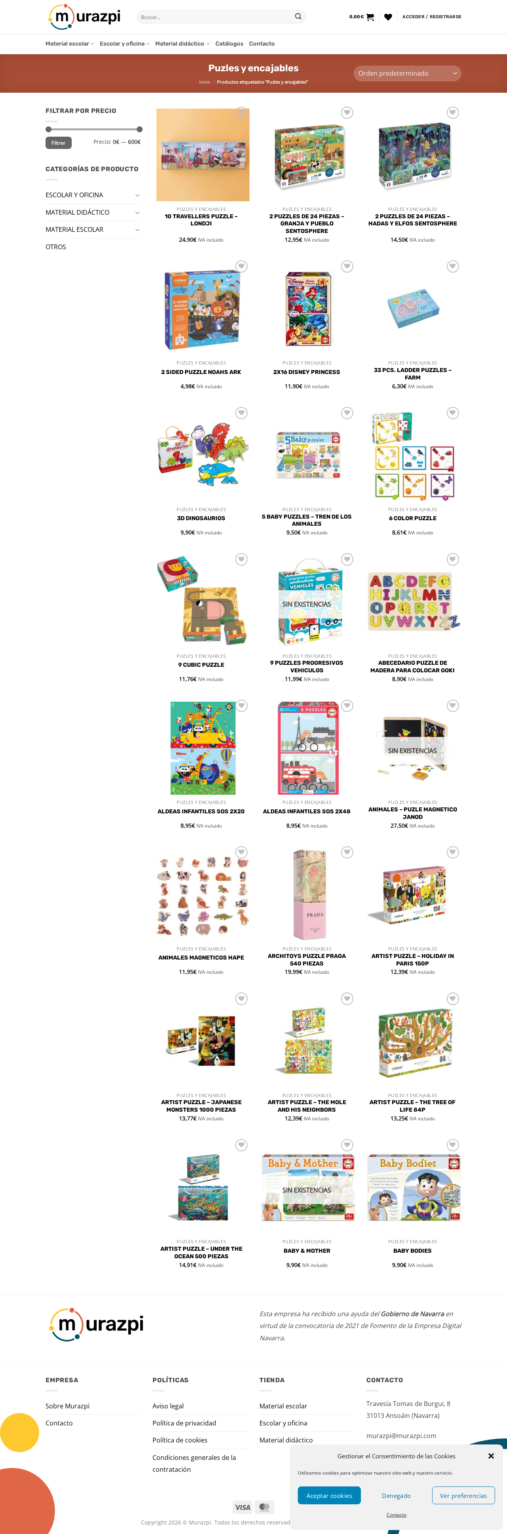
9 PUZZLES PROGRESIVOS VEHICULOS (306, 667)
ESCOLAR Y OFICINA (74, 195)
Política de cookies (180, 1440)
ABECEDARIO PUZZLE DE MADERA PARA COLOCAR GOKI (412, 667)
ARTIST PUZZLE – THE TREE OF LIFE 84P (413, 1106)
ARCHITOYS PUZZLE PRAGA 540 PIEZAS (307, 960)
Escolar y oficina (122, 43)
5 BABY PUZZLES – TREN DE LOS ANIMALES (307, 520)
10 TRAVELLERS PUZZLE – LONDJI (201, 220)
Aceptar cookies (329, 1496)
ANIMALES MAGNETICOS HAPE (201, 957)
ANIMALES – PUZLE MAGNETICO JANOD (412, 813)
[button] (491, 1456)
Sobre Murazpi (68, 1406)
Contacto (396, 1514)
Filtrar (58, 142)
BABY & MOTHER (307, 1251)
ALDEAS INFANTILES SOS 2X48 (307, 811)
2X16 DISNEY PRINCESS (306, 372)
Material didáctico (179, 43)
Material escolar (67, 43)
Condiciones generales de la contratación (194, 1463)
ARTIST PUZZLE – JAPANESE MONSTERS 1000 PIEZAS (201, 1106)
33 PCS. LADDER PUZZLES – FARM (413, 374)
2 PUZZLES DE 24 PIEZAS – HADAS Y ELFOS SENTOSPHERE (412, 220)
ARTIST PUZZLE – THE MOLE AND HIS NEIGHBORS (307, 1106)
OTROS (56, 246)
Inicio (204, 82)
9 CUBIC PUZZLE (201, 665)
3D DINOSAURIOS (201, 518)
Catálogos (229, 43)
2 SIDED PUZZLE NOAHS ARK (201, 372)
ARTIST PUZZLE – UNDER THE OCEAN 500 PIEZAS (201, 1253)
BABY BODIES (412, 1251)
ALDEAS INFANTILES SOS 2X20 (201, 811)
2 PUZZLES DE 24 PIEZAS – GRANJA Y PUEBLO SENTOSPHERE (306, 224)
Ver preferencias (463, 1496)
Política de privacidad (184, 1423)
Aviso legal (168, 1406)
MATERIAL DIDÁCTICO (77, 212)
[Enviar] (298, 17)
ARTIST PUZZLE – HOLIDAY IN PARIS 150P (413, 960)
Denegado (396, 1496)
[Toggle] (137, 195)
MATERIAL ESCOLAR (74, 229)
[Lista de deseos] (388, 17)
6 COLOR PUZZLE (412, 518)
